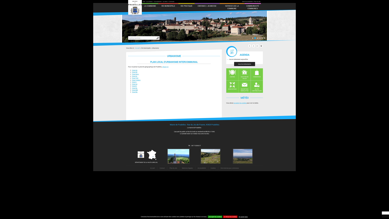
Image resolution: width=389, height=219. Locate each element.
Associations (232, 89)
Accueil (137, 48)
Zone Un (134, 70)
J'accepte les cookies (215, 217)
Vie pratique (186, 6)
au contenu (149, 1)
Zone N (134, 86)
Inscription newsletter (244, 90)
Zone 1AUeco (136, 80)
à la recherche (157, 1)
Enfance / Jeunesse (207, 6)
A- (249, 46)
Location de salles (244, 77)
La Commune (150, 6)
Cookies (213, 168)
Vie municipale (168, 6)
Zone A (134, 82)
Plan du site (257, 1)
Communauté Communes (252, 7)
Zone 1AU (135, 78)
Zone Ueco (135, 74)
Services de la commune (232, 7)
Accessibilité (202, 168)
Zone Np (134, 92)
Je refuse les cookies (230, 217)
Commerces (257, 77)
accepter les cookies (240, 103)
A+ (257, 46)
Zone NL (134, 88)
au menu (165, 1)
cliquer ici (165, 67)
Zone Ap (134, 84)
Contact (162, 168)
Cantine (232, 77)
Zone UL (134, 76)
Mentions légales (187, 168)
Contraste (171, 1)
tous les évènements (244, 64)
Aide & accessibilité (247, 1)
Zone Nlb (135, 90)
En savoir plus (243, 217)
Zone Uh (134, 72)
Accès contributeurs (257, 90)
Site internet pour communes (230, 168)
